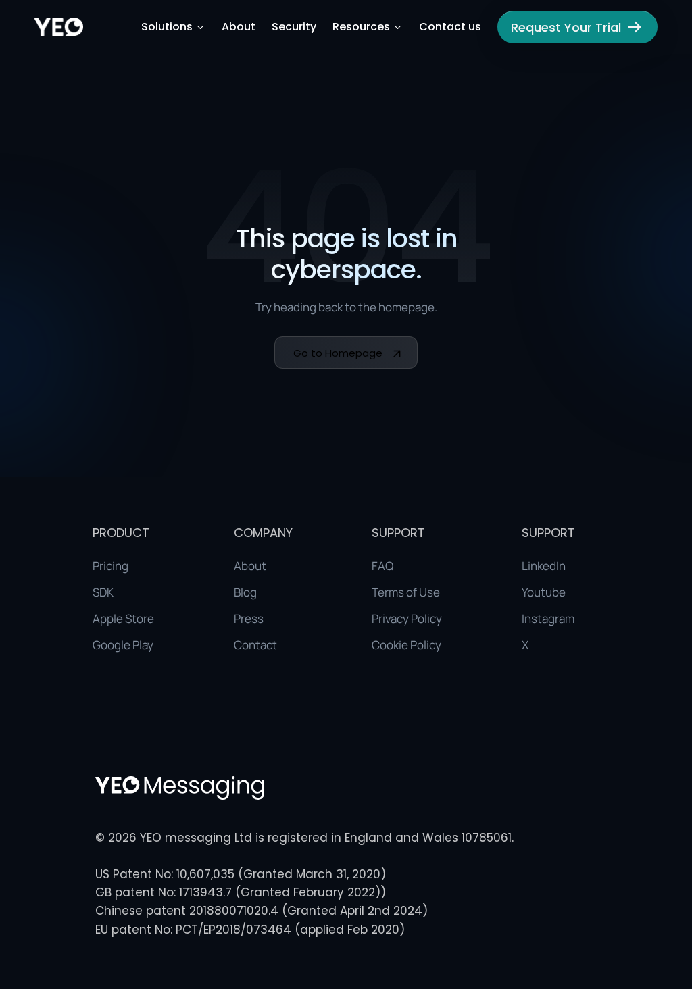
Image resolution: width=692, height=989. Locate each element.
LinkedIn (544, 566)
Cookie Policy (406, 645)
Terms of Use (406, 592)
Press (249, 618)
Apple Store (123, 618)
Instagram (548, 618)
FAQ (382, 566)
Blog (245, 592)
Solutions (167, 27)
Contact (255, 645)
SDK (103, 592)
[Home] (58, 27)
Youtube (544, 592)
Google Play (123, 645)
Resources (361, 27)
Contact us (450, 27)
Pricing (110, 566)
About (238, 27)
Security (294, 27)
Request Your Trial (566, 27)
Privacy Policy (407, 618)
